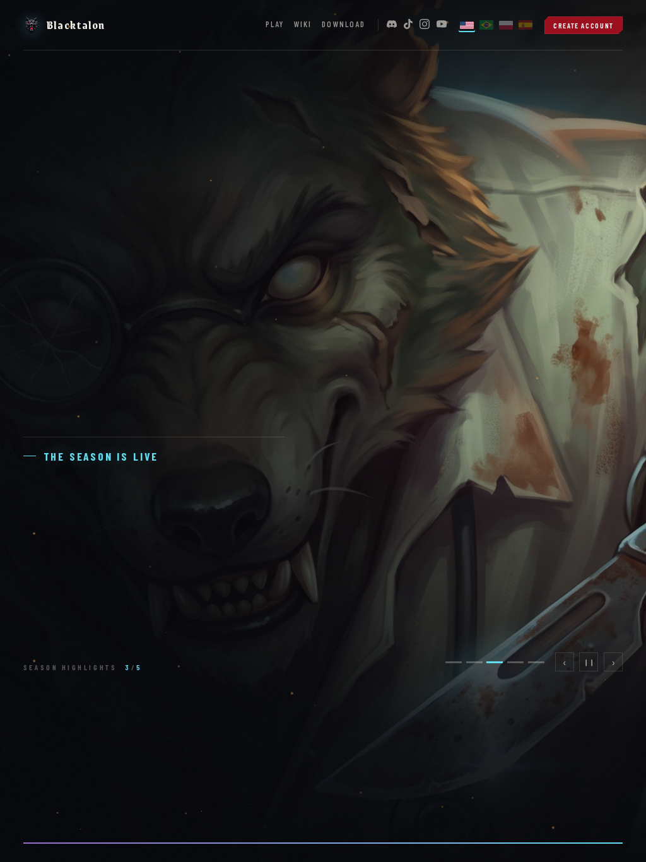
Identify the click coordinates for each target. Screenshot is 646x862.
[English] (467, 25)
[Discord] (392, 25)
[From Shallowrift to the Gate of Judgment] (121, 757)
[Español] (525, 25)
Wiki (303, 24)
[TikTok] (408, 25)
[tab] (453, 662)
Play (275, 24)
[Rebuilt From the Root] (526, 757)
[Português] (486, 25)
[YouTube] (442, 25)
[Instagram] (425, 25)
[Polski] (506, 25)
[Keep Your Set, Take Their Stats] (323, 757)
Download (343, 24)
